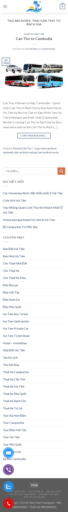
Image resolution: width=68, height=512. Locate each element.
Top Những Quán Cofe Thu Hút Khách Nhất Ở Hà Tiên (33, 210)
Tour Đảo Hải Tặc (14, 430)
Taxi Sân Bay (11, 364)
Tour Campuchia (13, 422)
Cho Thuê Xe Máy (14, 277)
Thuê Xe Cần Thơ (34, 34)
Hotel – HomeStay (15, 343)
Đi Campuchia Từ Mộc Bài (20, 227)
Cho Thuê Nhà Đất (15, 263)
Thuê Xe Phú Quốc (15, 393)
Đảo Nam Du (11, 299)
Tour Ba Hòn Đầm (14, 415)
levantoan (48, 49)
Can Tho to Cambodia (34, 38)
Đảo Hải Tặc (11, 292)
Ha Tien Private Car (16, 328)
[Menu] (5, 6)
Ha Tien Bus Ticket (15, 314)
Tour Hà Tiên (11, 437)
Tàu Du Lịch (10, 357)
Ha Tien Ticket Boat (16, 335)
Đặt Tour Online (34, 496)
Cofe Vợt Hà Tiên (14, 200)
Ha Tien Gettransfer (16, 321)
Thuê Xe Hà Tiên (13, 386)
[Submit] (61, 171)
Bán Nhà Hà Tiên (14, 256)
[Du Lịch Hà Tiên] (34, 6)
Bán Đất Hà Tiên (14, 249)
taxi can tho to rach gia (25, 152)
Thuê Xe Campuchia (16, 372)
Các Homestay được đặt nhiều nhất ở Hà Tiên (33, 193)
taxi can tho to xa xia (48, 152)
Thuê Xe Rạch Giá (14, 401)
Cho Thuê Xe (11, 270)
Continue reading (34, 135)
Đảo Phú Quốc (12, 307)
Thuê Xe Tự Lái (12, 408)
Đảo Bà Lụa (10, 285)
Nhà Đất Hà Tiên (14, 350)
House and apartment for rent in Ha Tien (29, 219)
